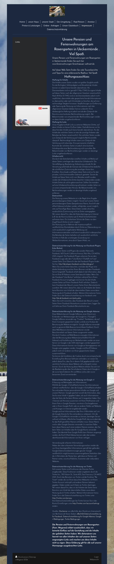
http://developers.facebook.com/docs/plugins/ (76, 264)
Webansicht (94, 560)
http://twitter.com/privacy (62, 498)
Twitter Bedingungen (72, 519)
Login (96, 557)
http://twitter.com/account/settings (86, 503)
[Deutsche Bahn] (32, 115)
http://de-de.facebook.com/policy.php (66, 298)
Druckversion (23, 557)
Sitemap (32, 557)
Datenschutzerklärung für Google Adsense (79, 517)
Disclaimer (63, 511)
